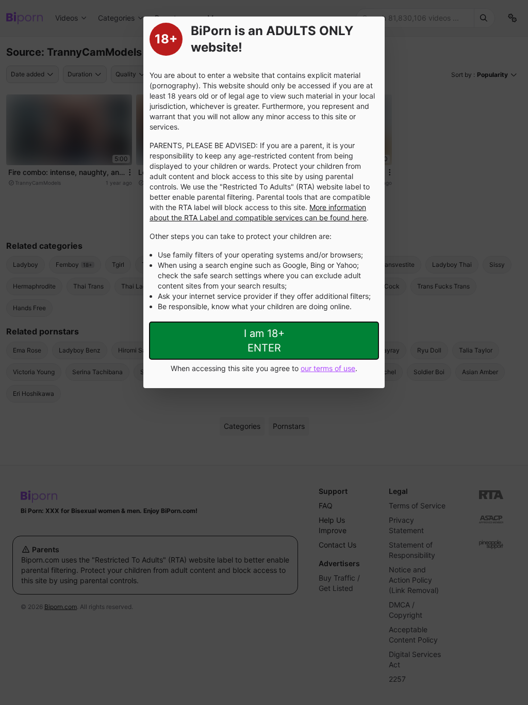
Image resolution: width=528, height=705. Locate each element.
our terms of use (328, 368)
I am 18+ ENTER (264, 340)
